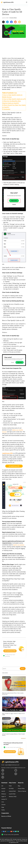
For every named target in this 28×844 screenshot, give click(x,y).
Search (22, 668)
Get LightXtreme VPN (10, 650)
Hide (15, 93)
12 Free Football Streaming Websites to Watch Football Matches (13, 734)
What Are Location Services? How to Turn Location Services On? (12, 693)
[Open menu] (26, 2)
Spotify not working (18, 545)
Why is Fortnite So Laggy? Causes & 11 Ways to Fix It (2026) (13, 714)
